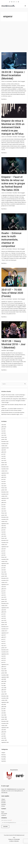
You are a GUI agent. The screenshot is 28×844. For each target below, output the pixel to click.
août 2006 (3, 704)
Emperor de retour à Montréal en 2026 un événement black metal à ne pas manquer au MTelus (12, 127)
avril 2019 (3, 595)
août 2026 (3, 424)
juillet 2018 (3, 612)
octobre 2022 (4, 521)
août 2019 (3, 586)
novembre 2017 (4, 628)
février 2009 (4, 670)
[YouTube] (18, 1)
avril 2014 (3, 660)
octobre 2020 (4, 561)
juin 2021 (3, 551)
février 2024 (4, 487)
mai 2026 (3, 431)
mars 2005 (3, 738)
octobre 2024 (4, 471)
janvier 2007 (4, 694)
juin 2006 (3, 708)
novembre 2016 (4, 651)
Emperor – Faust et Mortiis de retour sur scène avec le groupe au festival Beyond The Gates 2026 (13, 183)
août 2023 (3, 500)
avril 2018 (3, 618)
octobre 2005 (4, 725)
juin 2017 (3, 639)
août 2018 (3, 609)
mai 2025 (3, 456)
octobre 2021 (4, 544)
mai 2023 (3, 506)
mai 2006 (3, 710)
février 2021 (4, 557)
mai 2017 (3, 641)
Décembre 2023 (4, 492)
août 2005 (3, 729)
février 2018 (4, 622)
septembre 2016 (5, 654)
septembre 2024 (5, 473)
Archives (3, 806)
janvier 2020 (4, 576)
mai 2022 (3, 532)
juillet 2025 (3, 452)
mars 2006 (3, 715)
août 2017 (3, 635)
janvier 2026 (4, 439)
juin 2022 (3, 529)
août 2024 (3, 475)
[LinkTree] (9, 1)
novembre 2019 (4, 580)
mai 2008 (3, 685)
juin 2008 (3, 683)
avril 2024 (3, 483)
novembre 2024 (4, 468)
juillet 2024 (3, 477)
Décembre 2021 (4, 540)
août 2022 (3, 525)
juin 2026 (3, 428)
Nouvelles (15, 136)
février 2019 (4, 599)
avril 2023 (3, 508)
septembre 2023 (5, 498)
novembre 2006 (4, 698)
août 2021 (3, 548)
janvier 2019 (4, 601)
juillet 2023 (3, 502)
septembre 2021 (5, 546)
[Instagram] (16, 1)
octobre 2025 (4, 445)
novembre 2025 (4, 443)
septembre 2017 (5, 633)
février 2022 (4, 538)
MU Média (3, 756)
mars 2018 (3, 620)
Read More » (4, 99)
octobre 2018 (4, 605)
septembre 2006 (5, 702)
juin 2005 (3, 734)
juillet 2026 (3, 426)
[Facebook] (11, 1)
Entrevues (15, 249)
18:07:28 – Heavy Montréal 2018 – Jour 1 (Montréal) (13, 344)
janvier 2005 (4, 740)
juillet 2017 (3, 637)
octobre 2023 (4, 496)
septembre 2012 (5, 664)
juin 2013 (3, 662)
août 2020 (3, 565)
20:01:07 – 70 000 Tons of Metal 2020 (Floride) (12, 293)
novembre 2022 (4, 519)
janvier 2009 (4, 673)
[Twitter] (14, 1)
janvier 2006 (4, 719)
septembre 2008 (5, 677)
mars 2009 (3, 668)
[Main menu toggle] (25, 5)
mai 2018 (3, 616)
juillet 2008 (3, 681)
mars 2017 (3, 645)
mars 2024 (3, 485)
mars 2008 (3, 687)
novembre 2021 (4, 542)
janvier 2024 (4, 490)
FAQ (14, 837)
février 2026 (4, 437)
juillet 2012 (3, 666)
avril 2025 (3, 458)
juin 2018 (3, 614)
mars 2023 (3, 511)
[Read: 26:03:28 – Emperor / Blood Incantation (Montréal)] (14, 60)
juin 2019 (3, 591)
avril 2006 (3, 713)
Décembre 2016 (4, 649)
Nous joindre (4, 813)
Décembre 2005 (4, 721)
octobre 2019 (4, 582)
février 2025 (4, 462)
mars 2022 (3, 536)
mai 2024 (3, 481)
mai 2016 (3, 656)
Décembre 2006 (4, 696)
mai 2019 (3, 593)
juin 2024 (3, 479)
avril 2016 (3, 658)
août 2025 (3, 450)
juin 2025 (3, 454)
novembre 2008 (4, 675)
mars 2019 (3, 597)
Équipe (2, 811)
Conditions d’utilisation (14, 841)
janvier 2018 (4, 624)
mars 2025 (3, 460)
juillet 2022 (3, 527)
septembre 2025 (5, 447)
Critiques (3, 752)
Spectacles (15, 81)
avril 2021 (3, 555)
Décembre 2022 (4, 517)
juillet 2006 (3, 706)
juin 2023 (3, 504)
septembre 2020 (5, 563)
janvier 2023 (4, 515)
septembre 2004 (5, 742)
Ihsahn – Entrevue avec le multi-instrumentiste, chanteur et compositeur (11, 239)
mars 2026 (3, 435)
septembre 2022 (5, 523)
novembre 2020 (4, 559)
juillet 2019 (3, 588)
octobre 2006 (4, 700)
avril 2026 (3, 433)
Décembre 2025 (4, 441)
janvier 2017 (4, 647)
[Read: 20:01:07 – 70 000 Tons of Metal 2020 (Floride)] (14, 277)
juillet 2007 (3, 689)
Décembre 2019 (4, 578)
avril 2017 (3, 643)
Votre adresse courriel (6, 820)
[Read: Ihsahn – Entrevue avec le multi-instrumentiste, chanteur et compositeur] (14, 221)
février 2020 (4, 574)
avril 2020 (3, 569)
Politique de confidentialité (14, 839)
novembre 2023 (4, 494)
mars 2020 (3, 572)
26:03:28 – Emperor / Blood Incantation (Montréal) (13, 75)
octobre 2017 (4, 630)
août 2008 (3, 679)
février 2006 (4, 717)
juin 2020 (3, 567)
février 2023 (4, 513)
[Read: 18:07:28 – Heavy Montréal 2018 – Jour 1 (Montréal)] (14, 329)
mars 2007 (3, 691)
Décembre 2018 (4, 603)
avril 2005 (3, 736)
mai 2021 (3, 553)
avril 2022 (3, 534)
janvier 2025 (4, 464)
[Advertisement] (14, 36)
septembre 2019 (5, 584)
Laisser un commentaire (6, 81)
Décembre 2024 (4, 466)
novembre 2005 (4, 723)
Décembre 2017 (4, 626)
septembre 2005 (5, 727)
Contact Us (3, 815)
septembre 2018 (5, 607)
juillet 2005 (3, 731)
